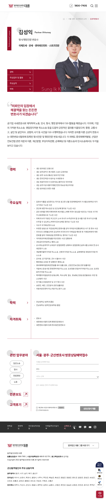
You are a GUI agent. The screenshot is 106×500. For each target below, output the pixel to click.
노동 (15, 382)
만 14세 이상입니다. (43, 410)
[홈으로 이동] (64, 19)
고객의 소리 (67, 427)
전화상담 (99, 485)
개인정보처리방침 (34, 427)
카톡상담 (99, 479)
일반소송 (16, 363)
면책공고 (9, 427)
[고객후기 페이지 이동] (25, 404)
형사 (15, 369)
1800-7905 (22, 456)
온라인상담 (99, 473)
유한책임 (20, 427)
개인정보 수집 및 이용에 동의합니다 (47, 407)
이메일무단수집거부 (52, 427)
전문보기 (61, 407)
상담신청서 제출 (89, 408)
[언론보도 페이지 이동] (25, 394)
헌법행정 (16, 375)
